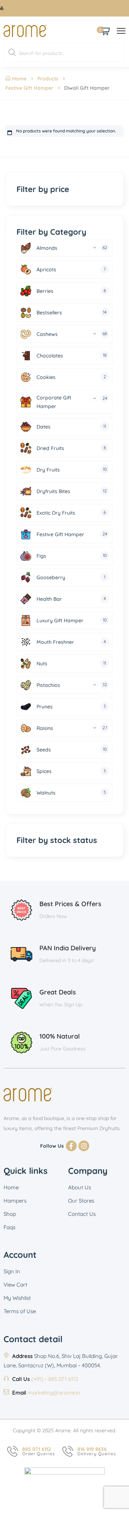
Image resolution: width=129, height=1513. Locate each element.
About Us (79, 1187)
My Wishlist (17, 1297)
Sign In (12, 1271)
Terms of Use (20, 1311)
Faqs (9, 1227)
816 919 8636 (92, 1449)
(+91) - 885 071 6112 (54, 1379)
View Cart (15, 1284)
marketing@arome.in (54, 1392)
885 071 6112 (36, 1449)
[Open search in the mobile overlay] (64, 52)
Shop (10, 1213)
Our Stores (81, 1200)
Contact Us (82, 1213)
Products (47, 78)
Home (19, 78)
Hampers (15, 1200)
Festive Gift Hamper (29, 88)
